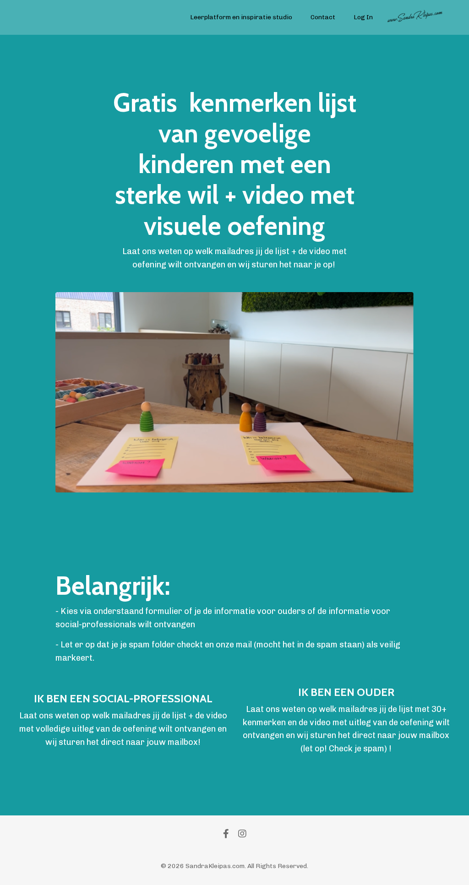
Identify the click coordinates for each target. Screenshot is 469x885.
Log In (363, 17)
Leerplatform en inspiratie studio (241, 17)
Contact (323, 17)
